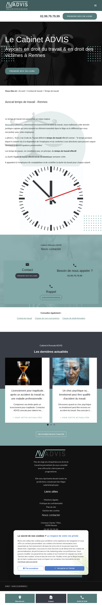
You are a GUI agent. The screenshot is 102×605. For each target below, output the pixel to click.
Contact (51, 601)
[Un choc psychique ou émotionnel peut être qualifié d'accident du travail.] (74, 371)
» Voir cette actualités (27, 418)
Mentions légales (51, 499)
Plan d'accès (19, 601)
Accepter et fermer (66, 568)
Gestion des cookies (51, 510)
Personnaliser (32, 568)
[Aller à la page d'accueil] (20, 5)
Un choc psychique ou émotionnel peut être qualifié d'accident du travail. (74, 394)
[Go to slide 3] (54, 424)
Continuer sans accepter (28, 562)
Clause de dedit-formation (73, 318)
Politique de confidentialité (51, 503)
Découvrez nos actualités (51, 434)
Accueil (22, 91)
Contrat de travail (34, 91)
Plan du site (51, 507)
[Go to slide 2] (51, 424)
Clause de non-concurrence (47, 318)
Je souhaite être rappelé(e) (51, 297)
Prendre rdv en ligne (79, 16)
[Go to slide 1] (47, 424)
